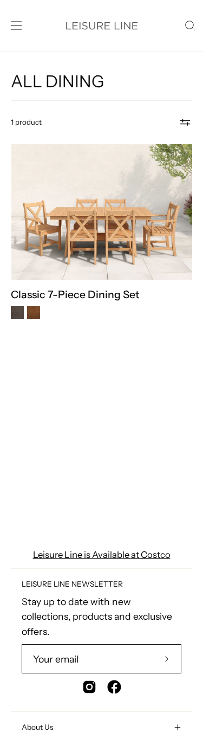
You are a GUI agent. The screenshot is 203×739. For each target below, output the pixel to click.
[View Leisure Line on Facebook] (114, 687)
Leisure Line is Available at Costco (102, 554)
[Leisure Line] (101, 25)
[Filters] (185, 122)
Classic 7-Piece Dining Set (75, 294)
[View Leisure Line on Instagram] (89, 687)
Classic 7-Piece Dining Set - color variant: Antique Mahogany (33, 312)
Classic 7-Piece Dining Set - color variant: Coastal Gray (17, 312)
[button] (189, 25)
